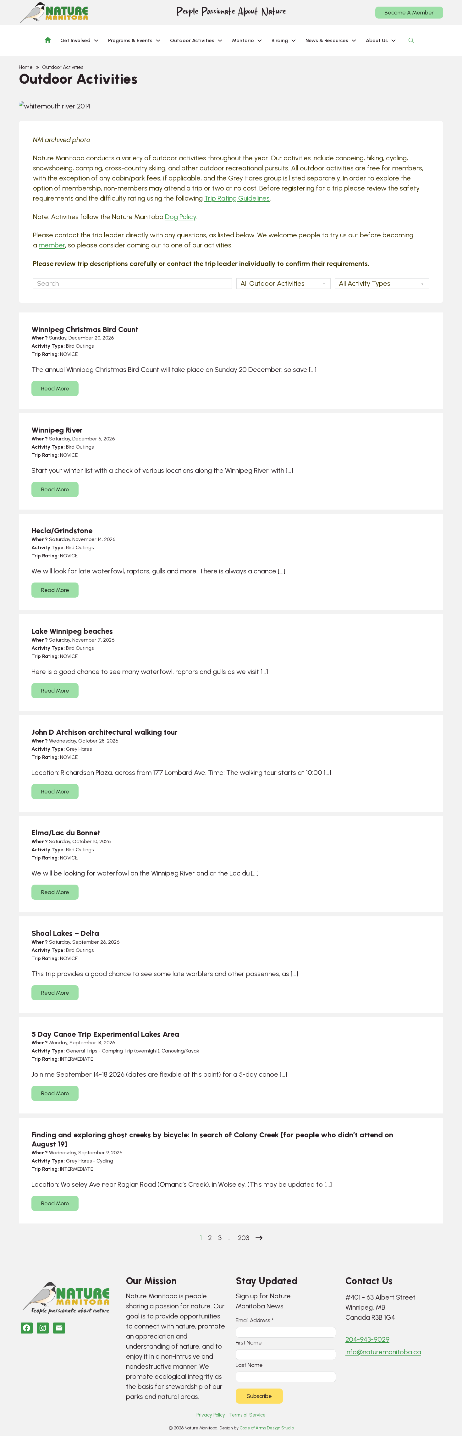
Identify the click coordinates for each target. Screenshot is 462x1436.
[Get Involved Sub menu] (96, 40)
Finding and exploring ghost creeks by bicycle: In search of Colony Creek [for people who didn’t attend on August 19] (212, 1139)
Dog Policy (180, 217)
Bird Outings (80, 346)
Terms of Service (247, 1415)
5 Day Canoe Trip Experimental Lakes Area (105, 1034)
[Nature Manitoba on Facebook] (27, 1328)
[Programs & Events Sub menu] (158, 40)
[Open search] (411, 41)
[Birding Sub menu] (293, 40)
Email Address (255, 1320)
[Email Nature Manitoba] (59, 1328)
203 (243, 1238)
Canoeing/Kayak (180, 1051)
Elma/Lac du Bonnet (65, 832)
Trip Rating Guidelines (237, 198)
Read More (55, 388)
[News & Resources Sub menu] (353, 40)
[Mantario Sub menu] (259, 40)
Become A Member (409, 12)
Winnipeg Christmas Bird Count (84, 329)
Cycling (104, 1161)
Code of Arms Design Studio (266, 1428)
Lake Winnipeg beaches (72, 631)
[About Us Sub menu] (393, 40)
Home (26, 67)
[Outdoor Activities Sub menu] (220, 40)
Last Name (249, 1364)
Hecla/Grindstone (61, 530)
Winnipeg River (57, 429)
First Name (249, 1342)
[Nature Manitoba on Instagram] (43, 1328)
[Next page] (259, 1238)
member (52, 245)
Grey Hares (79, 749)
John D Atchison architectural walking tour (104, 732)
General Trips (81, 1051)
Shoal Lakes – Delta (65, 933)
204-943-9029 (367, 1339)
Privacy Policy (210, 1415)
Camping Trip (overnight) (130, 1051)
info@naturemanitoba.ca (383, 1352)
